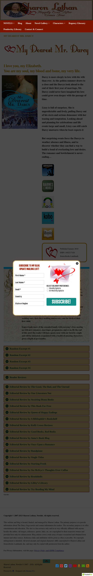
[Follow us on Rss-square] (87, 566)
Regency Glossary (77, 23)
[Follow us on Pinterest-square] (61, 566)
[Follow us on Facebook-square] (57, 566)
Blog (20, 23)
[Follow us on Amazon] (79, 566)
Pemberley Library (12, 29)
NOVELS (8, 23)
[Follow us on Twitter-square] (66, 566)
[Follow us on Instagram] (70, 566)
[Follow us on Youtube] (74, 566)
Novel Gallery (41, 23)
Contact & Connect (34, 29)
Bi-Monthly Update (56, 291)
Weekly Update (55, 288)
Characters (58, 23)
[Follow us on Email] (83, 566)
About (28, 23)
